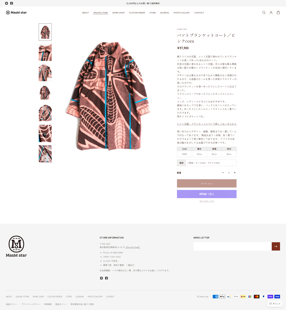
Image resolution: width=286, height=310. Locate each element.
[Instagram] (6, 3)
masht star (182, 28)
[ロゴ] (16, 12)
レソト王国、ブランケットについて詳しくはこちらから (207, 124)
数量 (179, 172)
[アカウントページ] (271, 12)
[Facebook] (11, 3)
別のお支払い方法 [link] (207, 201)
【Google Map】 (132, 247)
